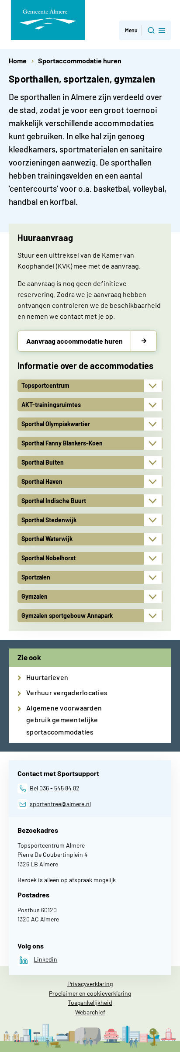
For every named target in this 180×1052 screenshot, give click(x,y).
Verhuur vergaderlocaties (66, 692)
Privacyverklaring (90, 983)
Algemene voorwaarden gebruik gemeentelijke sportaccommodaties (64, 719)
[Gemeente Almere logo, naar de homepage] (48, 20)
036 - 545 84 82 (59, 788)
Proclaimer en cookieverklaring (90, 993)
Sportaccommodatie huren (79, 60)
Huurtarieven (47, 677)
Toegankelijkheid (90, 1002)
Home (18, 60)
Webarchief (90, 1012)
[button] (145, 30)
